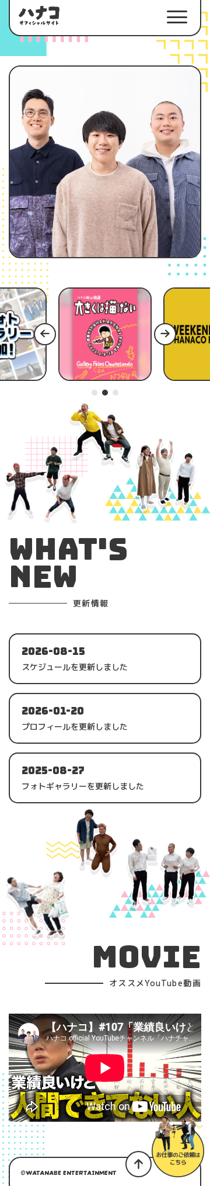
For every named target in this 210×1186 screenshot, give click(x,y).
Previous (47, 333)
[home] (39, 15)
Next (167, 333)
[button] (176, 17)
